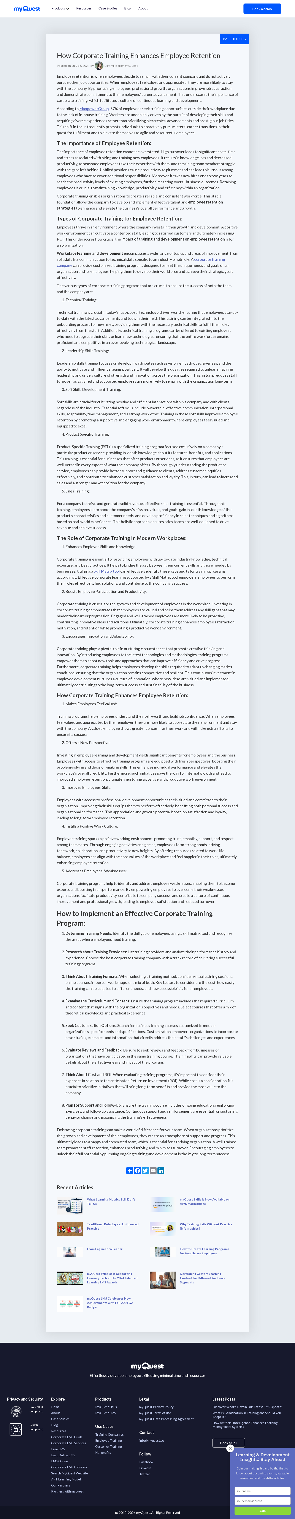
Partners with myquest (67, 1491)
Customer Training (108, 1446)
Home (55, 1407)
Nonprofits (103, 1452)
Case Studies (107, 8)
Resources (84, 8)
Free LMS (58, 1449)
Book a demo (262, 9)
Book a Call (228, 1443)
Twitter (144, 1474)
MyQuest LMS (105, 1413)
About (143, 8)
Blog (127, 8)
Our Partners (60, 1485)
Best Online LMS (63, 1455)
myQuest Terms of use (155, 1413)
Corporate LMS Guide (66, 1437)
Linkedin (145, 1468)
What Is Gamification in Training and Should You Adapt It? (247, 1415)
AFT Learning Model (66, 1479)
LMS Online (59, 1461)
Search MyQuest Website (69, 1473)
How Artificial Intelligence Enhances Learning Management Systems (245, 1425)
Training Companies (109, 1434)
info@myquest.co (151, 1440)
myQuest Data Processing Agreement (166, 1419)
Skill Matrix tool (107, 571)
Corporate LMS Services (68, 1443)
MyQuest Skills (106, 1407)
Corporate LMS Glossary (69, 1467)
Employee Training (108, 1440)
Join (263, 1511)
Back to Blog (234, 39)
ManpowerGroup (94, 108)
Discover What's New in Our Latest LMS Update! (247, 1407)
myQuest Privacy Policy (156, 1407)
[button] (60, 8)
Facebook (146, 1462)
